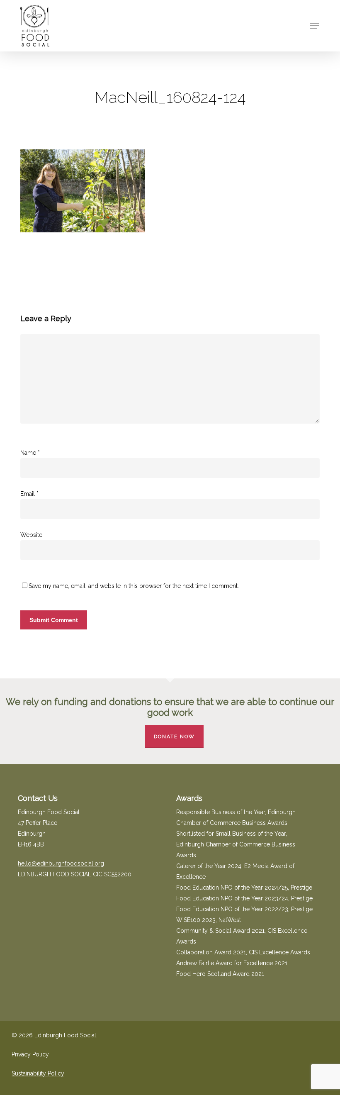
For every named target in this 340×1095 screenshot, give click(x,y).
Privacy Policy (30, 1054)
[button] (314, 26)
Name (30, 452)
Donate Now (174, 736)
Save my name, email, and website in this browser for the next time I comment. (134, 586)
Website (31, 535)
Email (29, 493)
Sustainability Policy (38, 1073)
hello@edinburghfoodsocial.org (61, 863)
